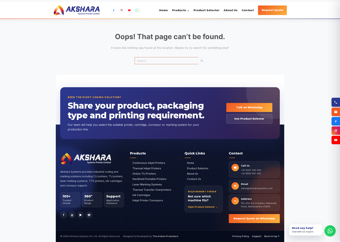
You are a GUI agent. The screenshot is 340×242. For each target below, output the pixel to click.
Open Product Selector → (203, 206)
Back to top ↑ (272, 236)
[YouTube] (129, 10)
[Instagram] (121, 10)
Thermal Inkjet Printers (146, 168)
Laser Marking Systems (147, 184)
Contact (248, 10)
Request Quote (272, 10)
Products (180, 10)
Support (256, 236)
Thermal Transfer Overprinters (151, 189)
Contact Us (194, 178)
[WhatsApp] (137, 10)
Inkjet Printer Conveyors (147, 200)
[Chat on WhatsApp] (330, 230)
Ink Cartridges (141, 195)
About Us (230, 10)
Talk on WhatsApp (249, 107)
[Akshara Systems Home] (77, 10)
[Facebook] (113, 10)
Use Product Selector (249, 118)
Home (163, 10)
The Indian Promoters (165, 236)
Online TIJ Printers (144, 173)
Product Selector (207, 10)
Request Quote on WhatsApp (254, 218)
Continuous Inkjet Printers (148, 162)
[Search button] (201, 60)
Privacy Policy (240, 236)
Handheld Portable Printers (149, 178)
